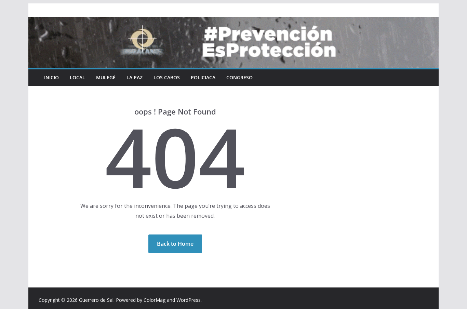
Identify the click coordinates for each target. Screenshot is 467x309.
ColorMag (154, 300)
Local (77, 77)
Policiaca (203, 77)
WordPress (188, 300)
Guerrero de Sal (96, 300)
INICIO (51, 77)
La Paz (134, 77)
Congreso (239, 77)
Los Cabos (167, 77)
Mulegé (106, 77)
